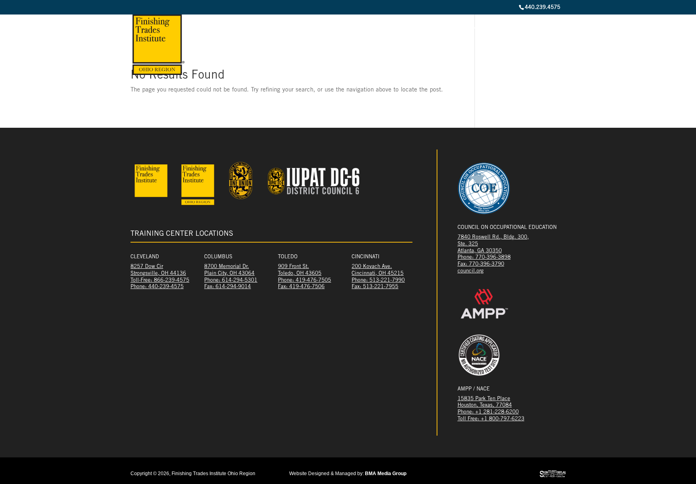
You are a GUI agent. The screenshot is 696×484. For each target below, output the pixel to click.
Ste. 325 (468, 244)
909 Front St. (293, 267)
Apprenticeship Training (397, 30)
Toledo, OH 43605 (299, 273)
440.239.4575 (542, 7)
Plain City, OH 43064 (229, 273)
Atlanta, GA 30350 (480, 251)
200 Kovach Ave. (372, 267)
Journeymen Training (483, 30)
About (342, 30)
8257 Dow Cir (146, 267)
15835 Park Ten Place (484, 399)
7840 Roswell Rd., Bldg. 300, (493, 237)
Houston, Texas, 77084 (485, 405)
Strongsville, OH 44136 (158, 273)
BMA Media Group (385, 473)
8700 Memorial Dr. (226, 267)
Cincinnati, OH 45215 (378, 273)
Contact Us (549, 30)
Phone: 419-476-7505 (304, 280)
